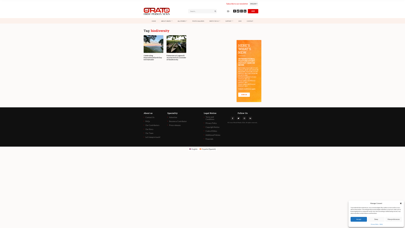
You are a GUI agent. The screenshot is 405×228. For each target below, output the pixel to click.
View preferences (393, 219)
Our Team (149, 133)
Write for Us (214, 21)
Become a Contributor (178, 121)
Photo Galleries (198, 21)
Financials (209, 139)
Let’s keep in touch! (152, 137)
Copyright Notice (212, 127)
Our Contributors (152, 125)
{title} (381, 224)
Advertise (173, 117)
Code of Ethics (211, 131)
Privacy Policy (375, 224)
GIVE (253, 11)
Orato (231, 122)
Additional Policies (213, 135)
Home (154, 21)
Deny (376, 219)
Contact (250, 21)
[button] (401, 203)
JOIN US (244, 95)
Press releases (175, 125)
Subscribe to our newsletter (237, 4)
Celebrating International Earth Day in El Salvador (153, 57)
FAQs (147, 121)
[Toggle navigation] (228, 11)
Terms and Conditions (210, 118)
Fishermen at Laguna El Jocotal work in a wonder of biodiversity (176, 57)
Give (240, 21)
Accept (358, 219)
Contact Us (149, 117)
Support (228, 21)
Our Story (149, 129)
